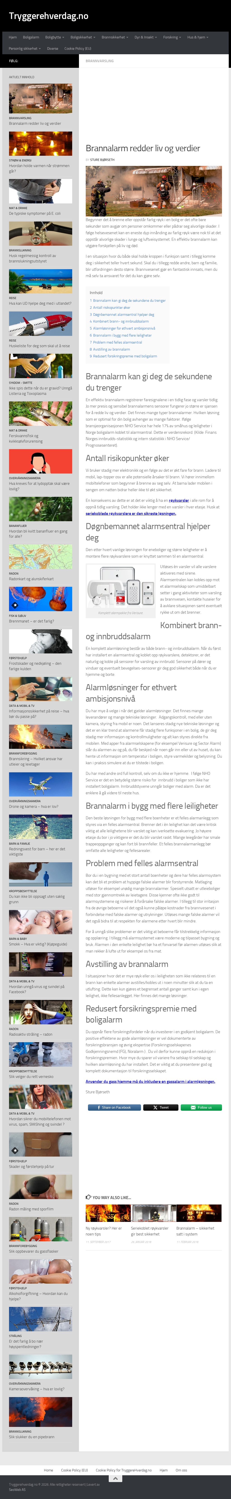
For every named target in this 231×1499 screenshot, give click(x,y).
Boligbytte (53, 37)
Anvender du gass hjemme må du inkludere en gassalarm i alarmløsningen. (150, 1081)
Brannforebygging (23, 753)
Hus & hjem (196, 37)
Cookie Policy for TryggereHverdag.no (124, 1470)
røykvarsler (179, 500)
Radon (13, 573)
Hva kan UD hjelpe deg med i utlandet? (40, 303)
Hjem (13, 37)
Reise (12, 298)
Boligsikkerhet (81, 37)
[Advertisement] (154, 108)
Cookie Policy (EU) (78, 48)
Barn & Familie (19, 843)
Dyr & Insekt (144, 37)
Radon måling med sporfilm (31, 1209)
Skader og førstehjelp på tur (31, 1166)
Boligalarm (31, 37)
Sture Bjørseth (102, 160)
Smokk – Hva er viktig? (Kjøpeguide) (38, 944)
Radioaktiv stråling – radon (30, 1034)
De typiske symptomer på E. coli (35, 213)
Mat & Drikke (18, 208)
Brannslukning (20, 250)
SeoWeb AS (17, 1490)
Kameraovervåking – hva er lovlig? (37, 1389)
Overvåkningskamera (25, 478)
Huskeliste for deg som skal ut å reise (39, 346)
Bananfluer (18, 526)
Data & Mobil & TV (22, 705)
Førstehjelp (18, 658)
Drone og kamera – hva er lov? (33, 806)
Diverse (52, 48)
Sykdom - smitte (20, 382)
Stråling (15, 1336)
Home (48, 1470)
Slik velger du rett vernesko (31, 1076)
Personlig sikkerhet (23, 48)
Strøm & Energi (20, 160)
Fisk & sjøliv (17, 616)
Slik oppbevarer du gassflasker (33, 1251)
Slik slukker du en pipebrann (31, 1437)
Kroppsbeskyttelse (23, 891)
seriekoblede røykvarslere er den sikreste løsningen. (131, 513)
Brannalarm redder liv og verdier (35, 123)
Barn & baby (18, 938)
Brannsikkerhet (113, 37)
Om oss (181, 1470)
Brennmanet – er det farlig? (31, 621)
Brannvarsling (100, 61)
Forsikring (170, 37)
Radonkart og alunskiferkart (31, 579)
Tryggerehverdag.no (48, 15)
